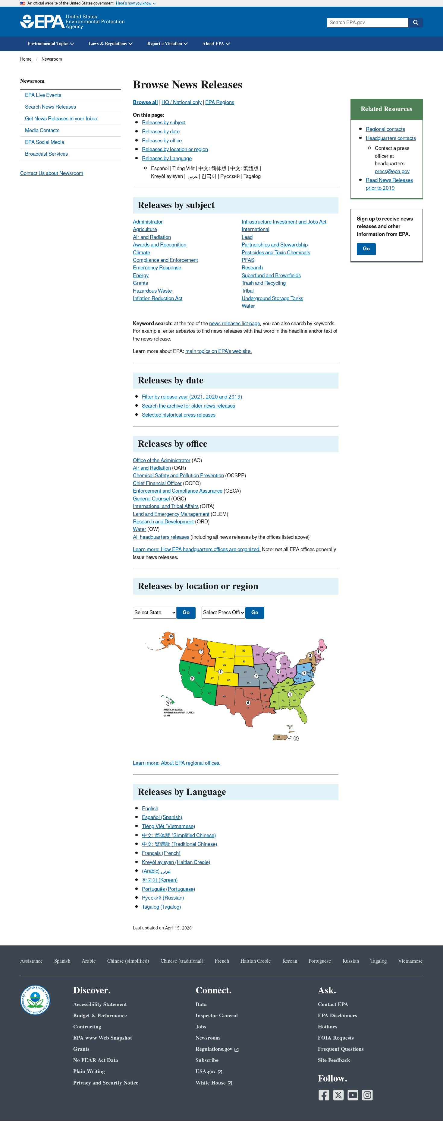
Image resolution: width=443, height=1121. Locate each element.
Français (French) (161, 853)
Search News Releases (50, 107)
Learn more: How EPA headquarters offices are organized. (197, 549)
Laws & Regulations (108, 43)
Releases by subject (164, 122)
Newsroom (52, 59)
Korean (289, 961)
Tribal (248, 291)
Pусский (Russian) (163, 898)
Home (26, 59)
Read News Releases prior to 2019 (389, 184)
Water (248, 306)
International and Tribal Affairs (166, 506)
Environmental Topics (47, 43)
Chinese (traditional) (182, 961)
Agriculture (145, 229)
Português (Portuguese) (168, 889)
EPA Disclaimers (337, 1015)
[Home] (72, 21)
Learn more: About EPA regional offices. (177, 763)
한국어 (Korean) (160, 880)
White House (211, 1083)
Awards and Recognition (159, 245)
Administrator (148, 222)
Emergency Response (157, 267)
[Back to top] (426, 1104)
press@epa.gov (392, 171)
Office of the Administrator (161, 460)
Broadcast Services (46, 154)
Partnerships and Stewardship (275, 245)
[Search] (415, 22)
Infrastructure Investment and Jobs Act (284, 222)
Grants (140, 283)
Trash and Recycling (264, 283)
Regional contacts (385, 129)
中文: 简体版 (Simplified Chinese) (179, 835)
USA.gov (206, 1071)
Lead (247, 237)
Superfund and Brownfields (271, 275)
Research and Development (164, 521)
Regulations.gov (214, 1049)
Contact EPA (333, 1004)
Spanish (62, 961)
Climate (141, 252)
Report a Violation (164, 43)
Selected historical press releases (178, 415)
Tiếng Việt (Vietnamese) (168, 826)
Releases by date (161, 131)
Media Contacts (42, 130)
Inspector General (217, 1015)
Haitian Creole (255, 961)
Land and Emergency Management (171, 514)
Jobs (201, 1027)
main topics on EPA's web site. (218, 351)
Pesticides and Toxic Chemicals (276, 252)
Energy (141, 275)
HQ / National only (182, 102)
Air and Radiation (152, 237)
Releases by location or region (175, 149)
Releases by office (162, 140)
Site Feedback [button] (334, 1060)
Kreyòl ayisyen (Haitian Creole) (176, 862)
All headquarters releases (161, 537)
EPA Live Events (43, 95)
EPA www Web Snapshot (102, 1038)
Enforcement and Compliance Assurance (177, 491)
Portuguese (320, 961)
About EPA (213, 43)
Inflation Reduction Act (157, 298)
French (222, 961)
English (150, 808)
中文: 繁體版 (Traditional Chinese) (179, 844)
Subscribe (207, 1060)
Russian (351, 961)
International (255, 229)
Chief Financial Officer (157, 483)
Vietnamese (410, 961)
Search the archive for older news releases (188, 406)
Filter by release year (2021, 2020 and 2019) (192, 397)
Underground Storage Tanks (272, 298)
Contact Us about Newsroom (51, 173)
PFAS (248, 260)
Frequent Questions (341, 1049)
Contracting (87, 1027)
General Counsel (151, 499)
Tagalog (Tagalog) (161, 907)
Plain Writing (89, 1071)
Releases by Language (167, 158)
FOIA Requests (336, 1038)
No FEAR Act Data (95, 1060)
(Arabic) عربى (156, 871)
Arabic (89, 961)
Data (201, 1004)
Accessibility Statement (100, 1004)
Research (252, 267)
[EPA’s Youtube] (353, 1095)
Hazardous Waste (152, 291)
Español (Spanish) (162, 817)
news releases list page (234, 323)
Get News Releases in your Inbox (61, 118)
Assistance (31, 961)
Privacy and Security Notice (105, 1083)
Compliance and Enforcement (165, 260)
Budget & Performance (100, 1015)
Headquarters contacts (391, 138)
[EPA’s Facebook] (324, 1095)
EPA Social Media (44, 142)
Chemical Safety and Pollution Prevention (178, 475)
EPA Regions (219, 102)
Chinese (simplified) (128, 961)
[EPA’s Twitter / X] (338, 1095)
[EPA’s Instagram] (367, 1095)
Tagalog (378, 961)
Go (366, 248)
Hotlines (327, 1027)
